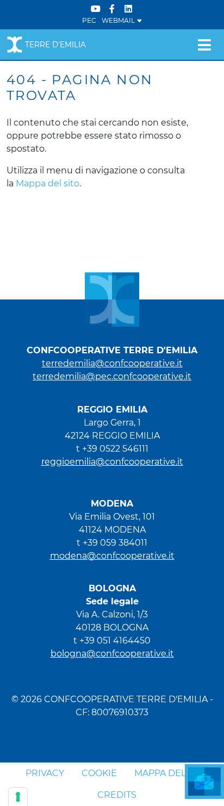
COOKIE (99, 773)
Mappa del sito (47, 183)
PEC (89, 20)
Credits (116, 795)
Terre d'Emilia (55, 44)
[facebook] (112, 9)
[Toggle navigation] (204, 44)
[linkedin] (128, 9)
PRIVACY (45, 773)
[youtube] (96, 9)
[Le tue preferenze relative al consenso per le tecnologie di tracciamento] (18, 797)
